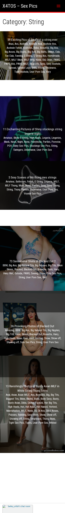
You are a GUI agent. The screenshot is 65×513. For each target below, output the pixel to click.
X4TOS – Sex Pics (19, 6)
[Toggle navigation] (58, 6)
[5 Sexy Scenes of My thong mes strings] (32, 185)
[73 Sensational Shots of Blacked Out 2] (32, 269)
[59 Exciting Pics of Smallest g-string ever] (32, 55)
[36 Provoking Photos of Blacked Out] (32, 334)
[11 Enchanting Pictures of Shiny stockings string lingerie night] (32, 139)
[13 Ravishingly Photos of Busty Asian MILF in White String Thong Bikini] (32, 404)
